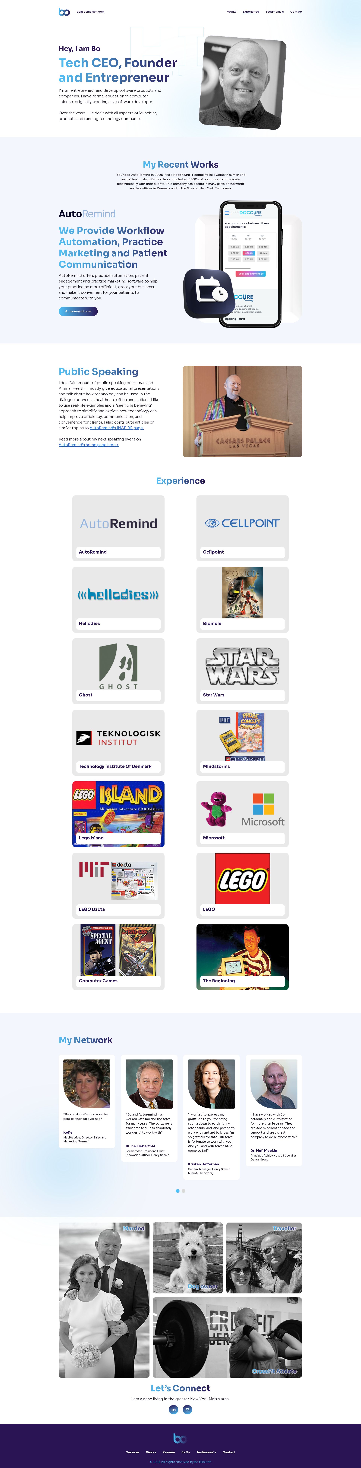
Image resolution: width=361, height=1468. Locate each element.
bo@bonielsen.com (91, 11)
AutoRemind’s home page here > (89, 445)
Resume (169, 1452)
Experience (251, 11)
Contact (296, 11)
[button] (177, 1191)
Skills (185, 1452)
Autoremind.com (78, 311)
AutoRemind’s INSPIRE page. (117, 428)
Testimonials (275, 11)
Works (231, 11)
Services (133, 1452)
